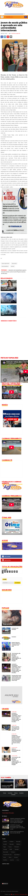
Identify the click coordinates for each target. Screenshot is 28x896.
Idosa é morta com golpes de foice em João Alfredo (17, 832)
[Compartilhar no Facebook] (2, 37)
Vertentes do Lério (7, 855)
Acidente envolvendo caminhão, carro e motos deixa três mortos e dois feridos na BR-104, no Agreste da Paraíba (16, 668)
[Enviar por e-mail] (11, 37)
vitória (10, 857)
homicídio (18, 841)
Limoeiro (16, 857)
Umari (18, 860)
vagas (4, 847)
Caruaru (10, 847)
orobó (4, 857)
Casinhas (10, 793)
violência (18, 844)
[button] (2, 17)
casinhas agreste (15, 33)
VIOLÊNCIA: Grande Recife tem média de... (20, 785)
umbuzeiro (16, 847)
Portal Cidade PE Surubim (8, 813)
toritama (13, 852)
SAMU (10, 849)
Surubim (21, 793)
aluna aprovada (5, 263)
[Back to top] (24, 892)
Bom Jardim (5, 852)
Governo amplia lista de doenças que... (7, 786)
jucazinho (12, 860)
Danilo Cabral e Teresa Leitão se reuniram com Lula (16, 644)
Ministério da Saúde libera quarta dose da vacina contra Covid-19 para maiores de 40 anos (13, 271)
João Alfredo (17, 855)
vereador (17, 849)
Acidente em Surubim (15, 629)
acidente (11, 841)
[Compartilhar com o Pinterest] (8, 37)
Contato (14, 636)
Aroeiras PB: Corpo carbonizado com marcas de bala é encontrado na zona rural (16, 678)
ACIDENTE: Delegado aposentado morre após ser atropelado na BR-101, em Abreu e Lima (17, 827)
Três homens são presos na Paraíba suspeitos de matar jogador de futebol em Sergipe (16, 657)
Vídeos (16, 793)
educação (14, 263)
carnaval (5, 849)
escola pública (5, 266)
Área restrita (7, 624)
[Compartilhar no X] (5, 37)
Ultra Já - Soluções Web (21, 894)
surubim (5, 844)
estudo (12, 266)
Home (4, 793)
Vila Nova (5, 860)
